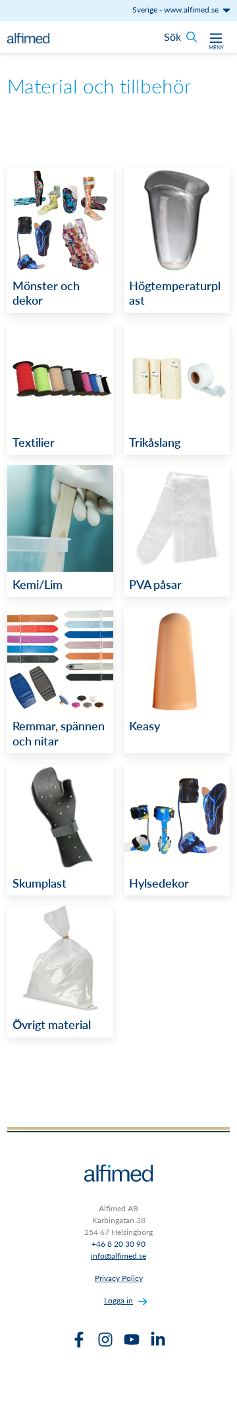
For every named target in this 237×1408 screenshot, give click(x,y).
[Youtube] (132, 1339)
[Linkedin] (158, 1339)
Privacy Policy (119, 1278)
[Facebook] (79, 1339)
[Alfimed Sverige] (28, 37)
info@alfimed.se (118, 1255)
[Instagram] (105, 1339)
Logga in (118, 1300)
